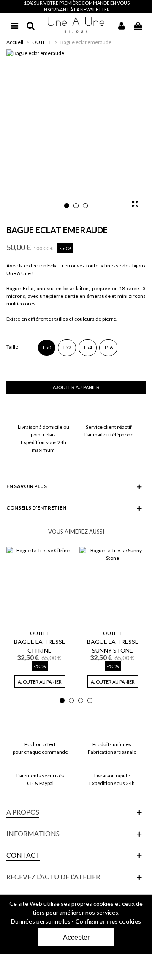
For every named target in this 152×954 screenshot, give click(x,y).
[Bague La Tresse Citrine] (39, 586)
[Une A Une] (76, 24)
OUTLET (39, 633)
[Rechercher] (30, 25)
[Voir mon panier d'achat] (138, 25)
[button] (66, 205)
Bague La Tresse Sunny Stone (112, 646)
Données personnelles (41, 921)
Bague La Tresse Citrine (39, 646)
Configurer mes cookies (108, 921)
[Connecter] (122, 25)
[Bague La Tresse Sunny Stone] (112, 586)
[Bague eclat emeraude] (135, 204)
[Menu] (14, 25)
